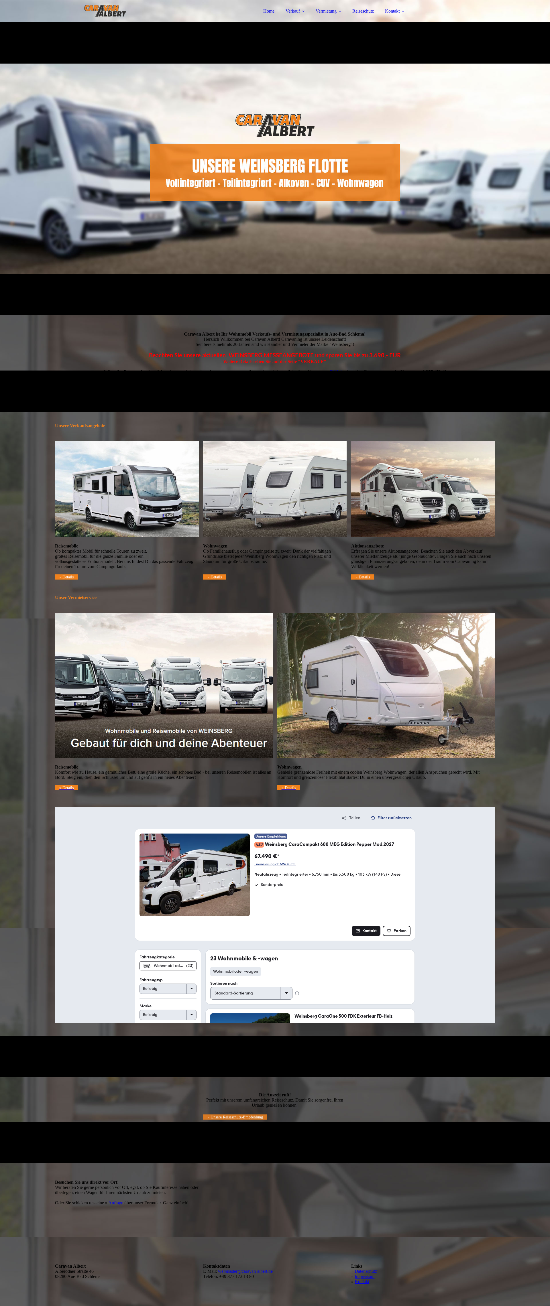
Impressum (364, 1276)
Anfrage (115, 1202)
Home (268, 11)
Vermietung (326, 11)
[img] (105, 20)
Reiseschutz (363, 11)
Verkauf (293, 11)
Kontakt (392, 11)
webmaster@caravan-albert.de (245, 1271)
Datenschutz (366, 1271)
